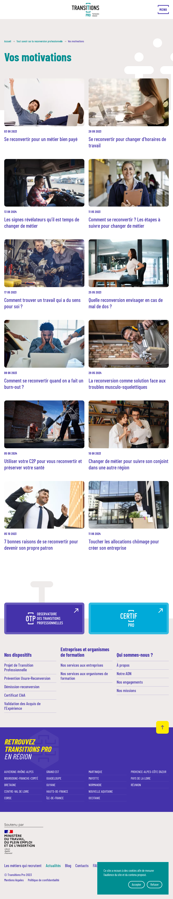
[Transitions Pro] (85, 9)
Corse (8, 798)
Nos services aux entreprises (82, 664)
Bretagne (10, 785)
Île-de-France (55, 798)
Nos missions (126, 690)
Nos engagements (130, 681)
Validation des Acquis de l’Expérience (22, 706)
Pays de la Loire (141, 778)
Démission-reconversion (21, 686)
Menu (163, 9)
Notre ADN (124, 673)
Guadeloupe (53, 778)
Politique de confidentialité (43, 880)
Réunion (136, 785)
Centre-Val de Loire (16, 791)
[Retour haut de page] (162, 727)
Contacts (82, 865)
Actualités (53, 865)
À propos (123, 664)
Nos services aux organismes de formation (84, 676)
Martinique (95, 772)
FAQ (95, 865)
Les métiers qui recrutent (23, 865)
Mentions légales (14, 880)
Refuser (154, 884)
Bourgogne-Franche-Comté (21, 778)
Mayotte (94, 778)
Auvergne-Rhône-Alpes (19, 772)
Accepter (136, 884)
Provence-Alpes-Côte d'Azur (148, 772)
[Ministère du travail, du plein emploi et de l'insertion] (23, 838)
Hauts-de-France (57, 791)
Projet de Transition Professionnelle (18, 667)
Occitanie (94, 798)
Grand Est (52, 772)
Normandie (95, 785)
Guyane (50, 785)
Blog (68, 865)
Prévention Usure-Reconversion (27, 678)
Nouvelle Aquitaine (101, 791)
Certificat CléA (14, 695)
